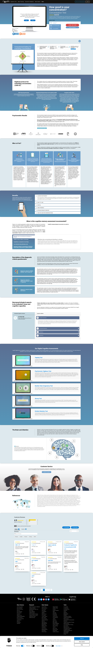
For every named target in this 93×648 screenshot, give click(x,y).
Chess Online (44, 606)
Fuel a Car (54, 619)
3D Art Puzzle (44, 631)
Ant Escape (44, 615)
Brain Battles (66, 632)
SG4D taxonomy (32, 617)
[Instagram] (46, 599)
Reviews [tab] (16, 529)
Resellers (65, 615)
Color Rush (44, 630)
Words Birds (55, 630)
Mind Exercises (66, 623)
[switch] (33, 646)
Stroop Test (38, 398)
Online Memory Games (67, 628)
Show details (58, 645)
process (16, 536)
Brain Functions (19, 617)
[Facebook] (39, 599)
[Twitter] (41, 599)
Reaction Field (55, 629)
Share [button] (17, 552)
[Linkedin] (48, 599)
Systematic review (32, 616)
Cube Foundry (55, 616)
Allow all (81, 638)
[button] (38, 552)
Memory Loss (19, 615)
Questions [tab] (23, 529)
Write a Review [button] (75, 527)
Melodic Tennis (44, 625)
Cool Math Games (67, 629)
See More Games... (56, 631)
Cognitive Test (14, 1)
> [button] (51, 589)
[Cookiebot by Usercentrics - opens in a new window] (9, 646)
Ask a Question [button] (66, 527)
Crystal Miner (44, 611)
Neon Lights (44, 617)
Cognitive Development (68, 617)
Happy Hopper (55, 606)
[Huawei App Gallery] (56, 599)
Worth (35, 536)
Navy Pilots (31, 610)
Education (65, 610)
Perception (19, 622)
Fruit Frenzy (44, 609)
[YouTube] (44, 599)
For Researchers (66, 609)
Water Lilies (55, 628)
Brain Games (66, 625)
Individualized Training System (69, 619)
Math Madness (44, 623)
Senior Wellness (32, 611)
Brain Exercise (66, 618)
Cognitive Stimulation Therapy (69, 622)
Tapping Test (38, 357)
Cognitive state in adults (33, 615)
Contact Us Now (46, 472)
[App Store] (72, 599)
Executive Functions (20, 618)
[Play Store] (64, 599)
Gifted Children (66, 631)
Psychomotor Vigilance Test (43, 371)
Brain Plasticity (19, 611)
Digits (54, 611)
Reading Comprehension (68, 630)
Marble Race (44, 624)
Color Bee (54, 612)
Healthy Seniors (32, 612)
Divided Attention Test (41, 411)
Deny (82, 644)
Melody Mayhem (44, 629)
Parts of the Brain (20, 609)
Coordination (19, 619)
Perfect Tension (55, 624)
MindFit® (65, 612)
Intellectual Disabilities (21, 616)
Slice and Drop (55, 625)
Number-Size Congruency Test (44, 386)
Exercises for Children (67, 616)
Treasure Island (44, 616)
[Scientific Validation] (46, 137)
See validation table (42, 128)
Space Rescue (44, 622)
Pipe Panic (43, 610)
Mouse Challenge (56, 623)
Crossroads (55, 615)
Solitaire (43, 612)
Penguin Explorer (56, 610)
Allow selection (82, 641)
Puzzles (54, 609)
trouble (21, 536)
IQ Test (65, 634)
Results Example (72, 27)
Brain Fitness (19, 612)
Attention (18, 623)
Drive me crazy (44, 618)
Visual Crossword (45, 619)
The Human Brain (20, 606)
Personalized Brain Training (68, 624)
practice (25, 536)
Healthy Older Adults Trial (33, 609)
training (30, 536)
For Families (66, 606)
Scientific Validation (29, 1)
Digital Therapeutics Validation (34, 606)
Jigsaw (54, 618)
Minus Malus (55, 622)
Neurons (18, 610)
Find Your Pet (44, 628)
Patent (65, 611)
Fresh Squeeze (55, 617)
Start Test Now (72, 25)
